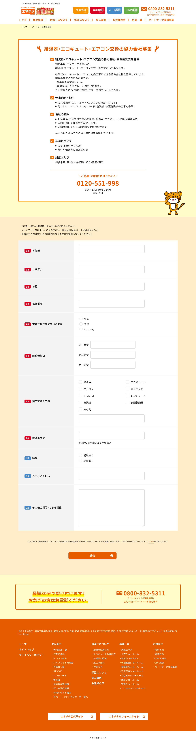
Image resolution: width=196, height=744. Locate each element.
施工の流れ (98, 662)
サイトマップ (26, 649)
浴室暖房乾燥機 (61, 684)
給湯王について (59, 20)
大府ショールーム (130, 654)
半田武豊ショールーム (132, 662)
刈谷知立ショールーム (132, 675)
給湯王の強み (100, 658)
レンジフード (60, 675)
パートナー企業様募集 (161, 20)
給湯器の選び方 (101, 649)
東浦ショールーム (130, 658)
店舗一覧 (137, 20)
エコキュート (60, 658)
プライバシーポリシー (31, 655)
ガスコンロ (58, 666)
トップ (22, 20)
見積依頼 (159, 654)
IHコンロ (57, 671)
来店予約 (159, 649)
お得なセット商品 (62, 692)
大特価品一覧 (60, 649)
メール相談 (160, 658)
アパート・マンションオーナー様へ (70, 696)
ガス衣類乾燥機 (61, 688)
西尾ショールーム (130, 679)
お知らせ (97, 666)
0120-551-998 (98, 183)
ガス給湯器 (58, 654)
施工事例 (101, 20)
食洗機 (56, 679)
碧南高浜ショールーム (132, 671)
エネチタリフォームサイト (124, 716)
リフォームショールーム (133, 688)
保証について (81, 20)
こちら (151, 541)
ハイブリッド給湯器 (63, 662)
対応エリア (126, 649)
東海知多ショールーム (132, 666)
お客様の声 (119, 20)
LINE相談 (159, 662)
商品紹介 (38, 20)
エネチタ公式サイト (72, 716)
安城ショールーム (130, 684)
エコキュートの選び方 (104, 654)
